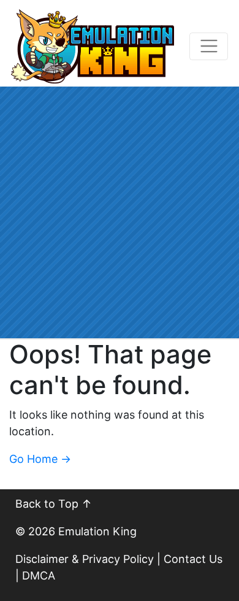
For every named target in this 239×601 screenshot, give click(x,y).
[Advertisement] (119, 212)
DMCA (38, 575)
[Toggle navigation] (208, 46)
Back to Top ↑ (53, 503)
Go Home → (40, 458)
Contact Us (193, 559)
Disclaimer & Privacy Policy (84, 559)
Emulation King (97, 531)
